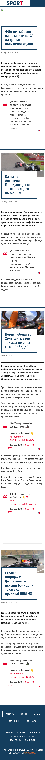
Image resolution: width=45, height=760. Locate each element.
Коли (31, 736)
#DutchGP (18, 436)
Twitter (24, 714)
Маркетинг (14, 721)
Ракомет (21, 732)
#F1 (11, 436)
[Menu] (37, 3)
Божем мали (18, 736)
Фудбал (9, 732)
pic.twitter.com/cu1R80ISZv (22, 440)
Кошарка (35, 732)
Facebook (9, 714)
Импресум (31, 721)
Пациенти (30, 740)
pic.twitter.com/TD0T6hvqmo (23, 504)
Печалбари (15, 740)
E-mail (37, 714)
